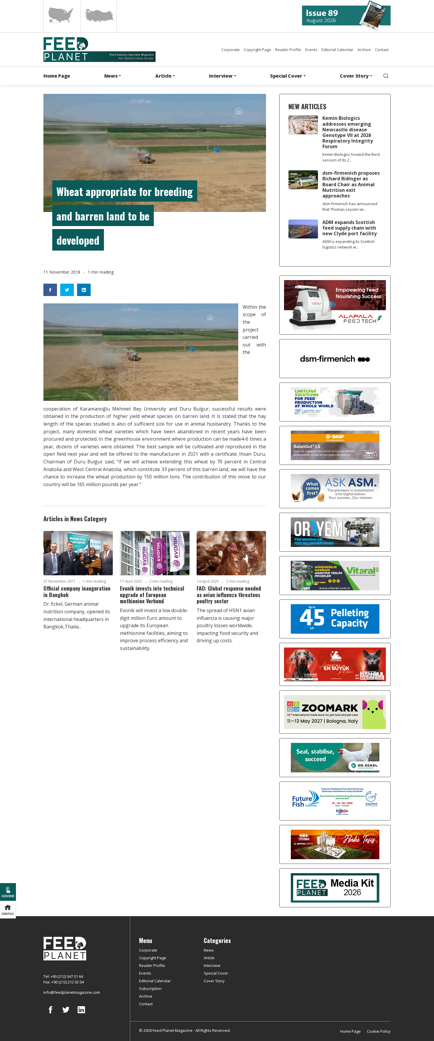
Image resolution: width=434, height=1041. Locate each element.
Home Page (56, 76)
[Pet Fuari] (335, 664)
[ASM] (335, 488)
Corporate (230, 49)
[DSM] (335, 358)
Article (209, 957)
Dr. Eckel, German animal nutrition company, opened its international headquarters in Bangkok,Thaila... (76, 615)
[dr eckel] (335, 757)
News (209, 950)
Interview (212, 965)
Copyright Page (257, 49)
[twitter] (66, 1014)
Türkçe (98, 16)
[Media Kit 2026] (335, 887)
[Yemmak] (335, 618)
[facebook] (50, 1014)
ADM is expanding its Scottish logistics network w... (348, 244)
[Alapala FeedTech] (335, 304)
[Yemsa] (335, 844)
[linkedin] (81, 1014)
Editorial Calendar (337, 49)
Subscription (150, 988)
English (61, 16)
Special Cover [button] (286, 76)
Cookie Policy (379, 1031)
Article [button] (163, 76)
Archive (364, 49)
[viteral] (335, 575)
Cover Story (214, 980)
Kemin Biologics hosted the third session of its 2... (351, 157)
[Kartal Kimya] (335, 445)
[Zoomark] (335, 711)
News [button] (111, 76)
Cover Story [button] (354, 76)
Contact (382, 49)
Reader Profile (288, 49)
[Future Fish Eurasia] (335, 800)
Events (311, 49)
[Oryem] (335, 531)
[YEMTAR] (335, 401)
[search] (386, 76)
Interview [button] (220, 76)
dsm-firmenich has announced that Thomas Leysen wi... (349, 206)
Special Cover (216, 973)
